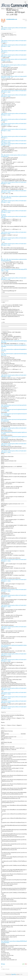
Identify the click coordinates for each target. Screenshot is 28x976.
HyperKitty (13, 974)
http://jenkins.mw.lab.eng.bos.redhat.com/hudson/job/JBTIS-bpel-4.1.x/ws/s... (13, 129)
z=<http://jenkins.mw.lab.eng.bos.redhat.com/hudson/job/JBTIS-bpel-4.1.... (13, 40)
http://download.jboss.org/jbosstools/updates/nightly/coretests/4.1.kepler (14, 437)
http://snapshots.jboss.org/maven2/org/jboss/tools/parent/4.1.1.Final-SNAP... (14, 410)
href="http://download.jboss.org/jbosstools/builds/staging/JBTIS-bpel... (14, 341)
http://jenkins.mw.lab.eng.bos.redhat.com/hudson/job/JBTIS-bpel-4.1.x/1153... (13, 28)
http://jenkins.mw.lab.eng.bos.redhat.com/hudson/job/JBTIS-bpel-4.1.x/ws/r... (13, 45)
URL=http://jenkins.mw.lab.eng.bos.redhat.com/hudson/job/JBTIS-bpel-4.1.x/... (13, 65)
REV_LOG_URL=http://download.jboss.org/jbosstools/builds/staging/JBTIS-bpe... (14, 197)
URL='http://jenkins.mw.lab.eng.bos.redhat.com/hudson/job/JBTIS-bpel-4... (14, 155)
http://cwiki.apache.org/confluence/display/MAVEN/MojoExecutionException (14, 941)
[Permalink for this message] (26, 20)
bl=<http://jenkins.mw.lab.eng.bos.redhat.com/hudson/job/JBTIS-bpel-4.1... (13, 50)
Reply (3, 964)
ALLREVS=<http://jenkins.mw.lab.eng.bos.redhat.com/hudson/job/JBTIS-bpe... (13, 216)
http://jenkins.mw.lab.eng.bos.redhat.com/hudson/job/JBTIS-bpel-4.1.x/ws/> (13, 124)
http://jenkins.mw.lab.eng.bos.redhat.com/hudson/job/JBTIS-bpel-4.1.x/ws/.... (13, 688)
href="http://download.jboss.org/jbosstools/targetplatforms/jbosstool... (14, 345)
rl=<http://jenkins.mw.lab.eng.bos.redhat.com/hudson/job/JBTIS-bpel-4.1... (13, 119)
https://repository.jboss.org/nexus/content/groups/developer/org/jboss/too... (13, 405)
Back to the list (5, 969)
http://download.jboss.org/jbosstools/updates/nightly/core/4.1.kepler (14, 433)
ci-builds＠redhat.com (11, 19)
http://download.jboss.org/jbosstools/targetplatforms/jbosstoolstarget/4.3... (14, 645)
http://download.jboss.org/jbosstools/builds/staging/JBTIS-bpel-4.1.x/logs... (14, 270)
